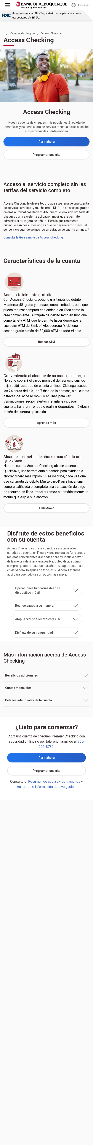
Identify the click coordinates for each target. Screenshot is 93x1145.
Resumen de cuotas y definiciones (54, 781)
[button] (46, 590)
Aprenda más (63, 424)
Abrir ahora (64, 143)
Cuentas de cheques (22, 33)
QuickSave (64, 509)
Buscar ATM (64, 343)
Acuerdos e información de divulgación (46, 787)
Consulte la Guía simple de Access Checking (33, 237)
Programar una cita (61, 156)
